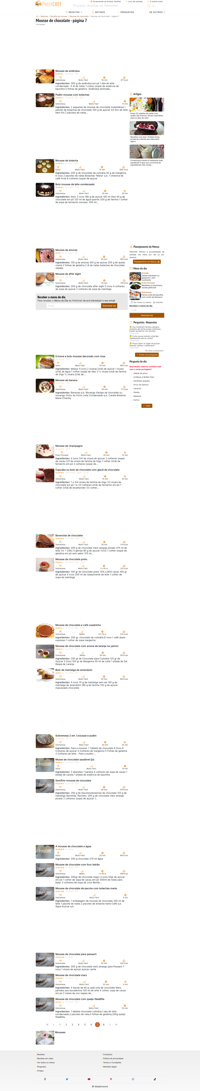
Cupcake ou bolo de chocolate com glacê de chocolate (87, 469)
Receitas (74, 12)
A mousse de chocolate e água (73, 846)
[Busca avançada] (153, 6)
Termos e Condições (112, 1062)
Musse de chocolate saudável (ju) (74, 759)
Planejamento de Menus (145, 261)
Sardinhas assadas (141, 381)
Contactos (107, 1054)
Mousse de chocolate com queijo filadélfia (79, 999)
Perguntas (127, 12)
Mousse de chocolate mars (71, 975)
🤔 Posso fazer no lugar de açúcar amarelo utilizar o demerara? (145, 345)
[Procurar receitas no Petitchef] (149, 5)
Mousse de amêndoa (67, 70)
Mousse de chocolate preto (71, 559)
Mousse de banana (66, 380)
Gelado (136, 392)
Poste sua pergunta (148, 354)
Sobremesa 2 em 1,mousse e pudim (76, 735)
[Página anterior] (53, 1024)
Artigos (99, 12)
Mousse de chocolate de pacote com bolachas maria (86, 888)
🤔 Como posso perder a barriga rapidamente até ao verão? (144, 337)
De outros (156, 12)
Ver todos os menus (142, 302)
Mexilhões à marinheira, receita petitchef (152, 286)
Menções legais (110, 1067)
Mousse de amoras (66, 250)
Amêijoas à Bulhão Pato (143, 377)
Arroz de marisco (141, 384)
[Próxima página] (109, 1024)
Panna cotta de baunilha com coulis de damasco (152, 296)
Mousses (60, 1032)
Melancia (137, 396)
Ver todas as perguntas (154, 351)
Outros (136, 400)
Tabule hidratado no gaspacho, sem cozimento (150, 278)
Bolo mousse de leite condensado (75, 184)
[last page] (116, 1024)
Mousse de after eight (68, 273)
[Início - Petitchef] (37, 16)
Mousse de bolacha (66, 160)
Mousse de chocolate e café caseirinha (78, 625)
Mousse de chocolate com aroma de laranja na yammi (86, 646)
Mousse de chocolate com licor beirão (77, 864)
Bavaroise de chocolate (69, 535)
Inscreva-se (109, 305)
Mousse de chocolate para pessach (76, 954)
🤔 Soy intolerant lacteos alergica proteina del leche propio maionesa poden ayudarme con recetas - (145, 329)
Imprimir (159, 302)
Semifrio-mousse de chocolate (73, 780)
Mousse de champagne (69, 445)
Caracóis (137, 388)
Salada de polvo (140, 373)
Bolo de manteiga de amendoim (73, 669)
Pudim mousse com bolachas (72, 94)
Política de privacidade (113, 1058)
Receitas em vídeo (45, 1058)
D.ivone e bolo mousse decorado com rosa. (80, 356)
